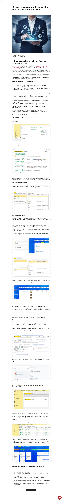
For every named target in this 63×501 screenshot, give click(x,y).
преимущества (37, 66)
